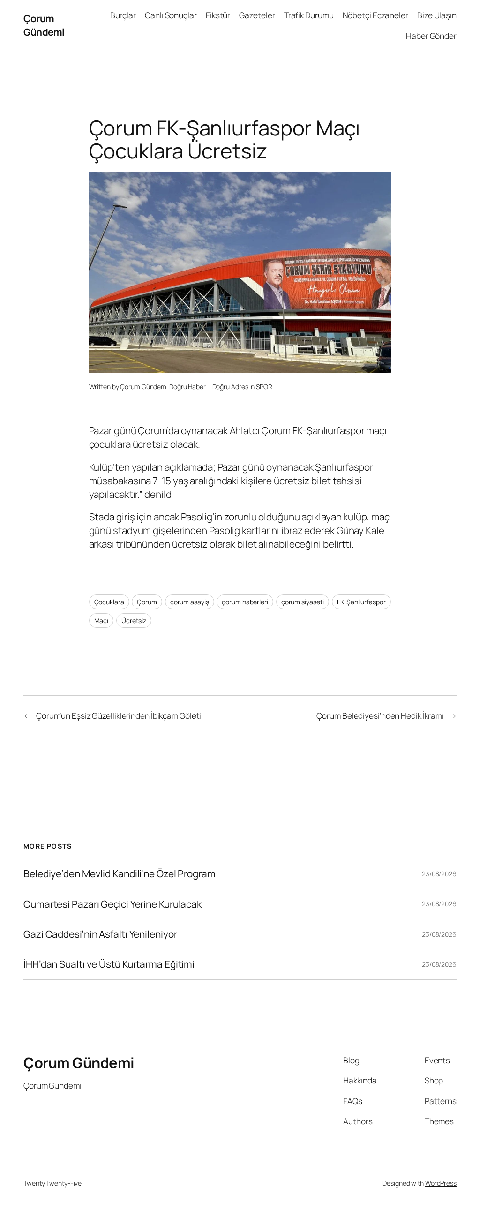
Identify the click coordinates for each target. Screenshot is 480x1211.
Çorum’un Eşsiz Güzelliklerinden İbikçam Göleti (118, 715)
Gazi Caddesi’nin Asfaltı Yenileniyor (100, 934)
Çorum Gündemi (44, 25)
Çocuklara (109, 601)
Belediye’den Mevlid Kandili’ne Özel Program (119, 873)
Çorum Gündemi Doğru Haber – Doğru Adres (184, 386)
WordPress (441, 1183)
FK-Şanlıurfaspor (361, 601)
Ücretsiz (133, 620)
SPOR (264, 386)
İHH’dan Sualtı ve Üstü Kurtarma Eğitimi (109, 964)
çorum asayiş (189, 601)
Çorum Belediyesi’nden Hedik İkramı (380, 715)
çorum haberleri (245, 601)
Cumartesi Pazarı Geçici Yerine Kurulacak (112, 904)
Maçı (101, 620)
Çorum (147, 601)
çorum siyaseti (302, 601)
